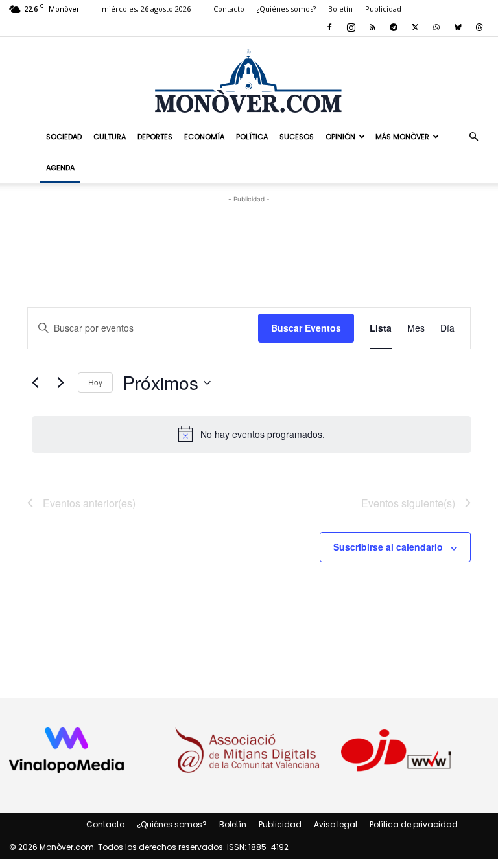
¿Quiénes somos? (286, 9)
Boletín (340, 9)
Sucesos (296, 137)
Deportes (154, 137)
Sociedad (64, 137)
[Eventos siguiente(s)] (60, 383)
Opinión (340, 137)
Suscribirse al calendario (388, 546)
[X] (415, 27)
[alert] (251, 434)
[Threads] (479, 27)
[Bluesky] (458, 27)
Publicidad (383, 9)
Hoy (95, 381)
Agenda (60, 168)
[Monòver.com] (249, 80)
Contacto (228, 9)
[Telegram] (393, 27)
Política (252, 137)
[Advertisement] (249, 225)
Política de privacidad (414, 824)
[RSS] (372, 27)
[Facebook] (329, 27)
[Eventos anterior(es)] (35, 383)
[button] (473, 136)
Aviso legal (335, 824)
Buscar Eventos (306, 327)
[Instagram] (351, 27)
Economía (204, 137)
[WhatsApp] (436, 27)
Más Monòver (402, 137)
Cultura (109, 137)
